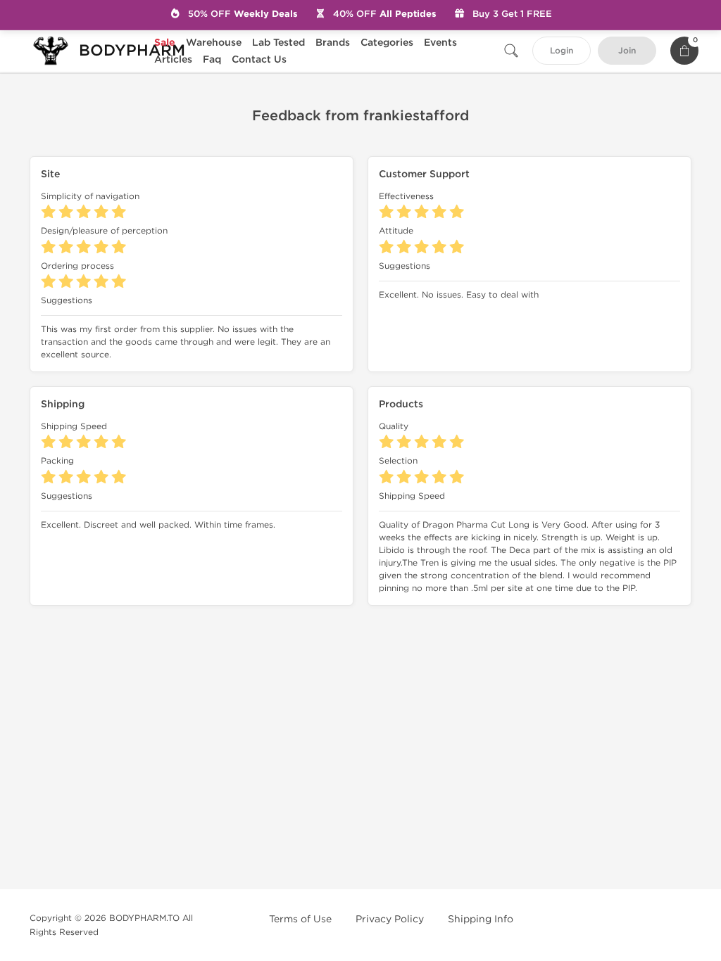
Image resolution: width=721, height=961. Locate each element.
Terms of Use (300, 919)
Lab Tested (278, 43)
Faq (212, 59)
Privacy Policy (390, 919)
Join (627, 51)
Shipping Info (480, 919)
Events (440, 43)
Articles (173, 59)
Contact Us (259, 59)
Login (561, 51)
